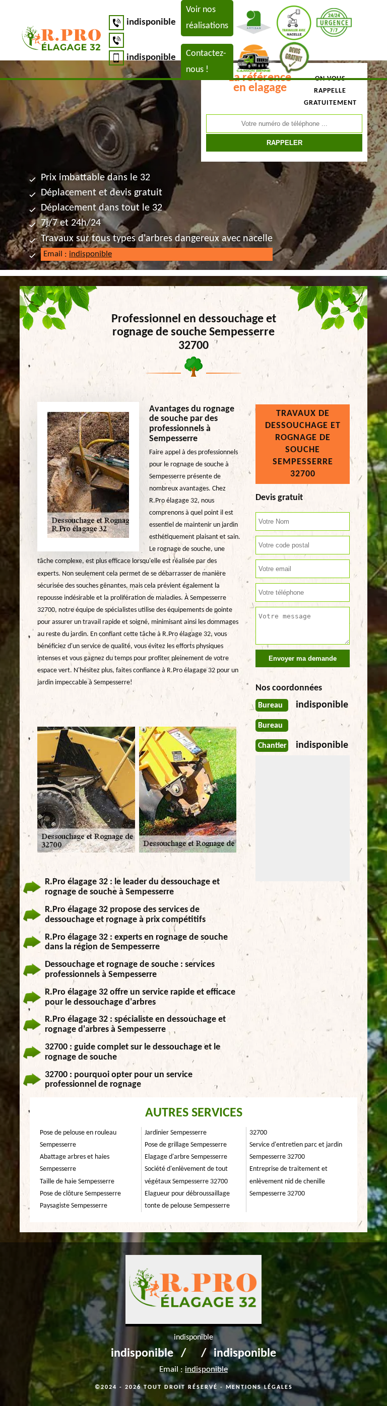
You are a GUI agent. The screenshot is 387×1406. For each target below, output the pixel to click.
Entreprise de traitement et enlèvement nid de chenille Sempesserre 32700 (288, 1181)
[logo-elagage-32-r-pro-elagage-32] (62, 40)
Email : (77, 254)
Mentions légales (259, 1387)
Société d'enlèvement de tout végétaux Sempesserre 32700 (186, 1175)
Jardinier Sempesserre (176, 1133)
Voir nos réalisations (207, 18)
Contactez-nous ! (206, 62)
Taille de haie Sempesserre (77, 1181)
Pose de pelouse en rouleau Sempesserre (78, 1139)
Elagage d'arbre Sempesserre (186, 1157)
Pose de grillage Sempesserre (186, 1145)
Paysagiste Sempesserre (73, 1206)
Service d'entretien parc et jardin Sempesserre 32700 (295, 1151)
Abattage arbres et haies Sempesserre (74, 1163)
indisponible (151, 22)
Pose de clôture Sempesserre (80, 1194)
